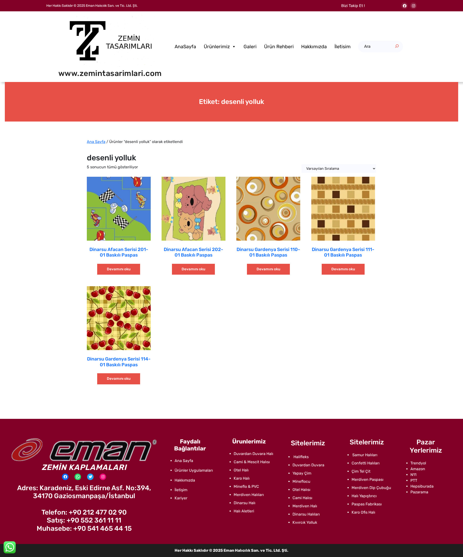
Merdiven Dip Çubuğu (371, 487)
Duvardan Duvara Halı (253, 453)
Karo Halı (242, 478)
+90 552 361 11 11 (94, 520)
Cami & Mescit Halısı (252, 462)
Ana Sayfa (96, 141)
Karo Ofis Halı (363, 512)
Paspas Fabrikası (367, 504)
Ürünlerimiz (217, 46)
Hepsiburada (422, 486)
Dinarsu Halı (244, 503)
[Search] (397, 46)
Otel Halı (241, 470)
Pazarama (419, 492)
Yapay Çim (302, 473)
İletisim (342, 46)
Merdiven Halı (305, 506)
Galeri (250, 46)
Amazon (417, 469)
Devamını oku (118, 269)
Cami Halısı (302, 498)
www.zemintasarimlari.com (110, 73)
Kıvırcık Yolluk (305, 522)
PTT (413, 480)
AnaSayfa (185, 46)
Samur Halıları (364, 455)
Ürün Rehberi (279, 46)
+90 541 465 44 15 (102, 528)
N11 (413, 474)
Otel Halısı (301, 489)
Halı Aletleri (244, 511)
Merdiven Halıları (249, 494)
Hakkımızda (314, 46)
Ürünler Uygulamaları (194, 470)
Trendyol (418, 463)
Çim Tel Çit (361, 471)
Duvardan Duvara (308, 465)
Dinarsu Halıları (306, 514)
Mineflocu (301, 481)
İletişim (181, 490)
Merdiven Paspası (367, 479)
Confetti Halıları (366, 463)
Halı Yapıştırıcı (364, 496)
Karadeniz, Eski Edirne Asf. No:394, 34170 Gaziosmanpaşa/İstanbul (92, 492)
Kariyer (181, 498)
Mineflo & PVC (246, 486)
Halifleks (301, 457)
